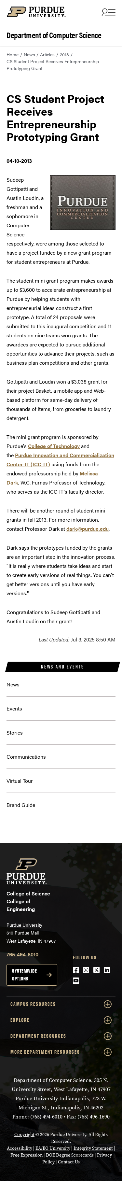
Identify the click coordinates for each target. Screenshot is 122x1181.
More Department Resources (45, 1052)
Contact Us (69, 1162)
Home (13, 54)
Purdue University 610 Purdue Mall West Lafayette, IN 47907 (31, 932)
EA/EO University (52, 1148)
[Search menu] (107, 12)
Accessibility (19, 1148)
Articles (47, 54)
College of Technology (54, 446)
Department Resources (38, 1036)
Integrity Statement (93, 1148)
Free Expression (26, 1155)
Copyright (24, 1135)
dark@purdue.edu (87, 528)
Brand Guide (21, 804)
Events (14, 708)
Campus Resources (33, 1004)
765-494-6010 (22, 954)
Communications (26, 756)
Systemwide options (24, 975)
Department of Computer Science (54, 34)
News (29, 54)
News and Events (62, 667)
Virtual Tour (20, 780)
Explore (20, 1020)
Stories (15, 732)
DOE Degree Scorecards (70, 1155)
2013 (64, 54)
